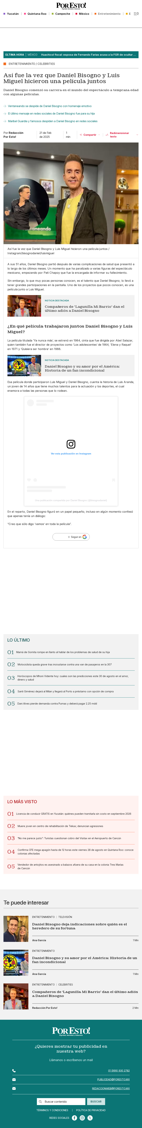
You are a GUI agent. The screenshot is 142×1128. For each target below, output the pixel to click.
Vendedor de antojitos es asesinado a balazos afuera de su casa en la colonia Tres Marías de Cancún (70, 866)
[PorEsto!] (71, 6)
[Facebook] (74, 1118)
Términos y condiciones (52, 1110)
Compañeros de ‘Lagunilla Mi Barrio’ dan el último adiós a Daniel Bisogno (85, 994)
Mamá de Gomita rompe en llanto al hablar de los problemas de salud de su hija (63, 652)
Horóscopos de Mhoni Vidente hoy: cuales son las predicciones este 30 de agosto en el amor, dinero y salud (72, 678)
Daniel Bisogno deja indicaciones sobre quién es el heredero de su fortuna (79, 926)
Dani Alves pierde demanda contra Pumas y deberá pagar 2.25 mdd (57, 703)
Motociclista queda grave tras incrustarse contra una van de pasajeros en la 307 (65, 664)
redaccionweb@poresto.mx (111, 1088)
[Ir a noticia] (15, 929)
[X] (90, 1118)
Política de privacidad (91, 1110)
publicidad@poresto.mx (113, 1079)
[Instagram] (82, 1118)
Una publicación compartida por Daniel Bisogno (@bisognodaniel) (71, 500)
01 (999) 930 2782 (119, 1070)
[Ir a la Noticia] (71, 305)
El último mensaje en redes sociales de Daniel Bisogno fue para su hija (51, 113)
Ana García (39, 940)
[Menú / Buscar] (136, 13)
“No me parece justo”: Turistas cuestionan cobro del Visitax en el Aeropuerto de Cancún (69, 838)
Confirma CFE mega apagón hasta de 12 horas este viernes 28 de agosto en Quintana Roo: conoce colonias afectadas (76, 851)
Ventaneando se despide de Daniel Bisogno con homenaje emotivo (50, 106)
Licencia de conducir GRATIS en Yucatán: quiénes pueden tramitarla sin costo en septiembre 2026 (73, 813)
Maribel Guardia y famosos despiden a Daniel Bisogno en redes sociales (52, 121)
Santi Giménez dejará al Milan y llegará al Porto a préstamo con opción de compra (66, 691)
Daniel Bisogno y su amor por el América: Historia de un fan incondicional (84, 960)
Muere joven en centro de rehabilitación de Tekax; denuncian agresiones (60, 826)
